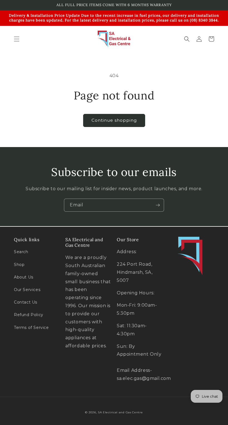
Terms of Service (31, 327)
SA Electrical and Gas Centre (120, 412)
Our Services (27, 289)
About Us (23, 277)
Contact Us (25, 302)
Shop (19, 264)
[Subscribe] (158, 205)
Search (21, 251)
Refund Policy (28, 314)
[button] (17, 39)
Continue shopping (114, 120)
